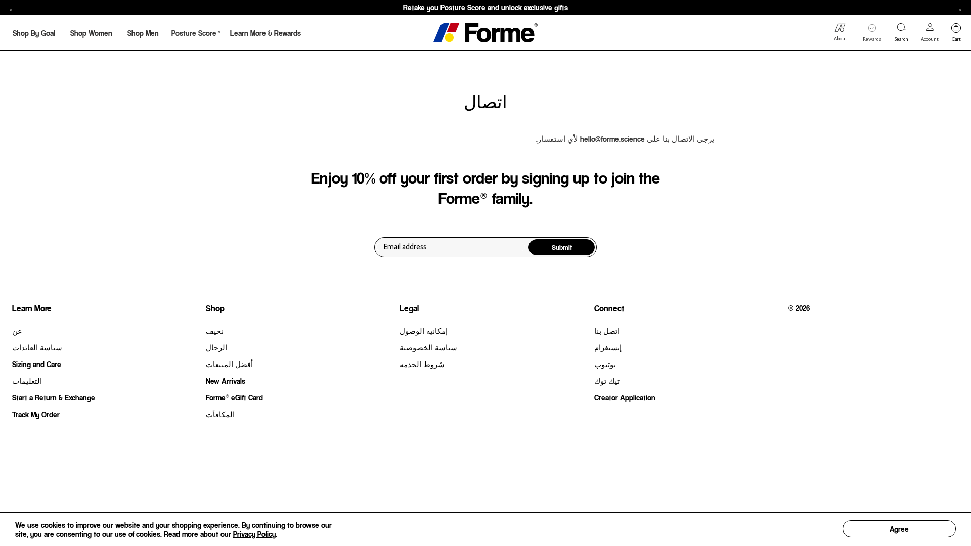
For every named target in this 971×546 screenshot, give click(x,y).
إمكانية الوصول (424, 330)
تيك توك (607, 380)
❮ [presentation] (13, 8)
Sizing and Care (36, 364)
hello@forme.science (612, 138)
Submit (562, 247)
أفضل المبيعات (229, 364)
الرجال (216, 347)
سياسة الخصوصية (428, 347)
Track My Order (36, 414)
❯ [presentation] (958, 8)
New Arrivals (225, 380)
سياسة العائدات (37, 347)
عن (17, 330)
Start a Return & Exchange (53, 397)
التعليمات (27, 380)
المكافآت (220, 414)
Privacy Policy (254, 533)
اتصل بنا (607, 330)
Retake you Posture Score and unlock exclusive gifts (485, 7)
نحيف (215, 330)
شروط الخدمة (422, 364)
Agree (899, 528)
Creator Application (624, 397)
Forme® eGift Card (234, 397)
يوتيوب (605, 364)
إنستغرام (608, 347)
